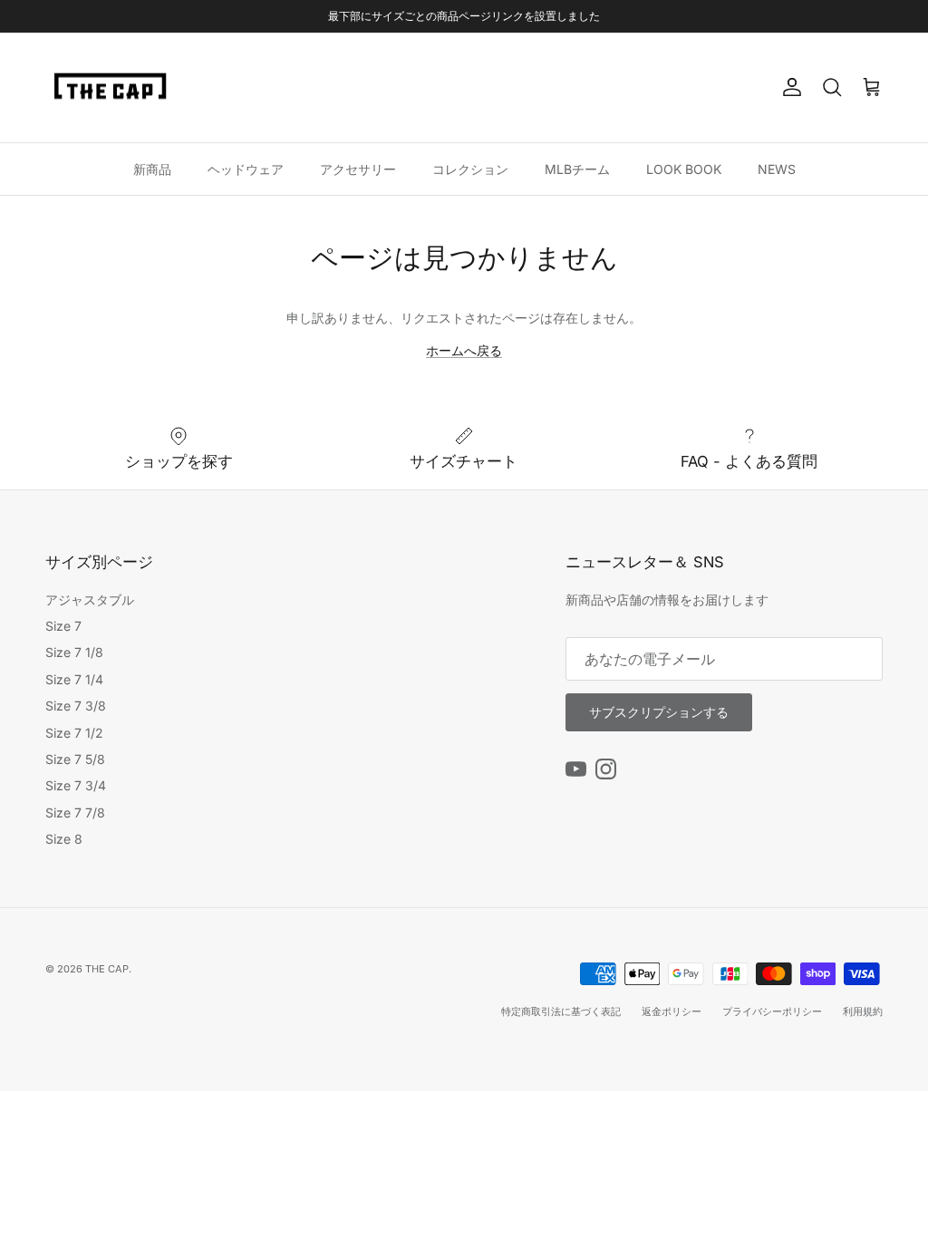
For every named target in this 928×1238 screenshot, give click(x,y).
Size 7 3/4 (75, 785)
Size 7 (63, 626)
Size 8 (63, 838)
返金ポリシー (671, 1011)
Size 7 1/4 (74, 679)
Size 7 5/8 (75, 759)
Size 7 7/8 (75, 812)
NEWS (777, 169)
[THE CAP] (111, 88)
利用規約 (863, 1011)
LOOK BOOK (683, 169)
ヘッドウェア (246, 169)
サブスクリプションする (659, 712)
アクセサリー (358, 169)
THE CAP (107, 968)
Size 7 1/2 (74, 732)
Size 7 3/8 (75, 705)
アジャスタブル (89, 599)
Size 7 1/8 (74, 652)
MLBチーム (577, 169)
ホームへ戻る (464, 350)
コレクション (470, 169)
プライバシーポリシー (772, 1011)
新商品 (152, 169)
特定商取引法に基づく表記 (561, 1011)
